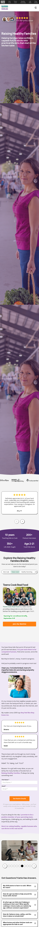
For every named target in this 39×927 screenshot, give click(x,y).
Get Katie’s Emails (19, 799)
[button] (9, 866)
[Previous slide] (5, 866)
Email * (4, 786)
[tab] (6, 571)
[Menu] (35, 8)
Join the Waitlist (19, 624)
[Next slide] (22, 521)
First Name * (5, 779)
